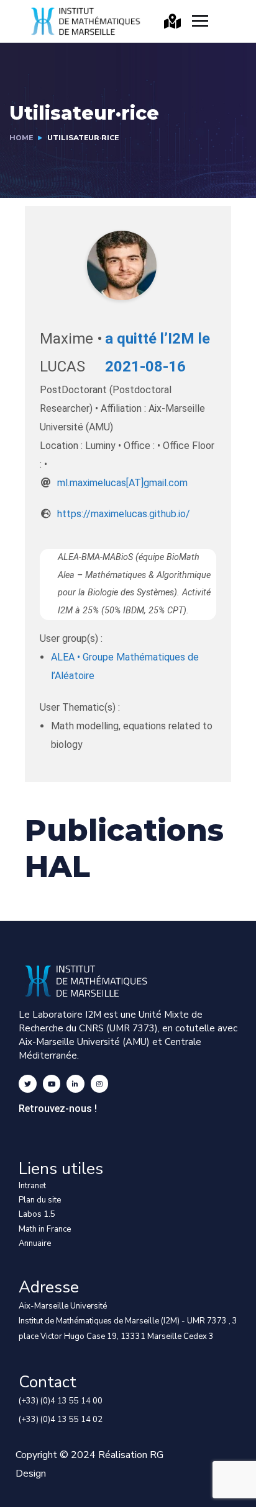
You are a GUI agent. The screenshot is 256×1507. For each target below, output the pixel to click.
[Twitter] (28, 1084)
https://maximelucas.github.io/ (123, 514)
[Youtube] (52, 1084)
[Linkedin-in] (75, 1084)
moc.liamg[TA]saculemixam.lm (122, 483)
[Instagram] (100, 1084)
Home (21, 138)
